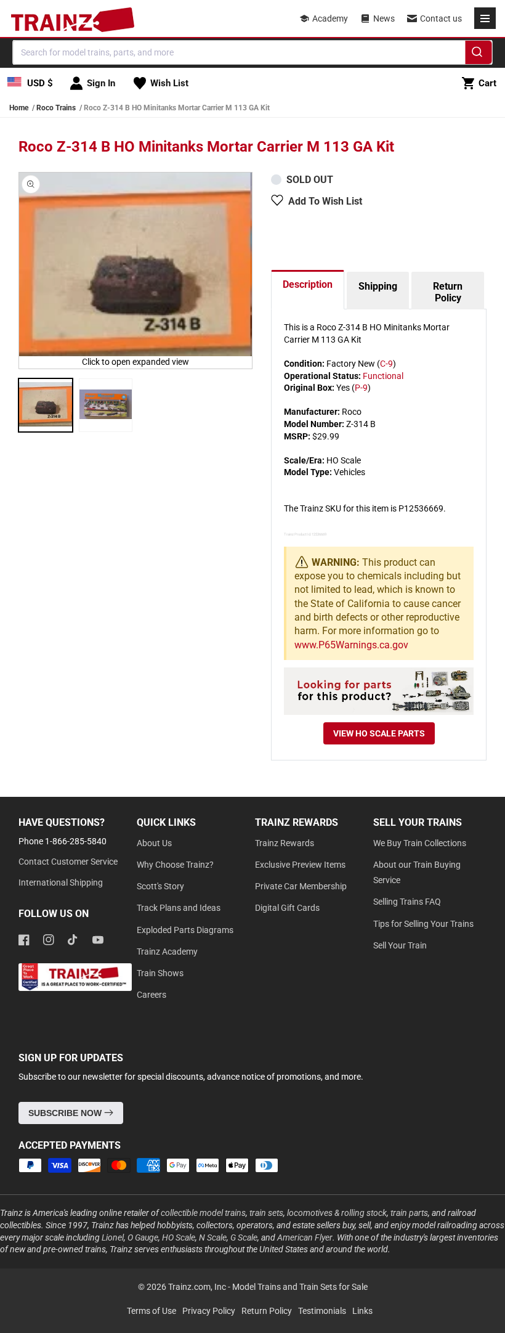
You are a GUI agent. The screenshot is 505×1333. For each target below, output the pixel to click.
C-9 (386, 364)
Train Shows (160, 973)
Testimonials (322, 1311)
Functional (383, 376)
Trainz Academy (167, 951)
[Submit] (479, 54)
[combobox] (253, 52)
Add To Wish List (325, 201)
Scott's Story (160, 886)
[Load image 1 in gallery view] (45, 405)
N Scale (213, 1237)
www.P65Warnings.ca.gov (351, 645)
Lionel (113, 1237)
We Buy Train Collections (419, 843)
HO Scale (178, 1237)
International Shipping (60, 882)
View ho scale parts (379, 733)
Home (18, 108)
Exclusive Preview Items (300, 865)
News (384, 18)
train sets (266, 1213)
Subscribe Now (66, 1113)
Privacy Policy (208, 1311)
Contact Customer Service (68, 861)
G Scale (243, 1237)
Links (362, 1311)
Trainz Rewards (284, 843)
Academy (330, 18)
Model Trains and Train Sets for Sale (300, 1287)
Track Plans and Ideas (178, 908)
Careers (151, 995)
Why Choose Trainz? (175, 865)
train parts (409, 1213)
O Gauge (142, 1237)
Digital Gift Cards (287, 908)
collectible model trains (203, 1213)
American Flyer (305, 1237)
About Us (154, 843)
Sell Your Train (400, 945)
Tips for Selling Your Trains (423, 924)
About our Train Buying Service (417, 872)
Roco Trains (56, 108)
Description (308, 284)
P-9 (361, 388)
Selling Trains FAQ (407, 902)
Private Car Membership (301, 886)
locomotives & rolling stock (337, 1213)
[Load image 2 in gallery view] (106, 405)
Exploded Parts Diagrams (185, 930)
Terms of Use (151, 1311)
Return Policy (448, 292)
